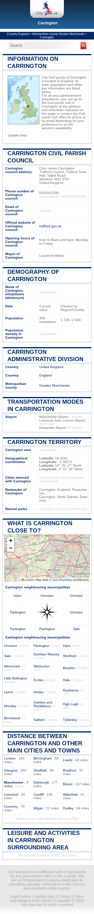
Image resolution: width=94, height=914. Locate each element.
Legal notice (20, 896)
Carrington (48, 23)
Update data (17, 135)
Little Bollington (15, 678)
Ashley (39, 692)
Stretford (69, 656)
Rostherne (71, 690)
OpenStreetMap (62, 580)
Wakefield (70, 794)
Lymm (8, 692)
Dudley (68, 808)
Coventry (11, 806)
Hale (66, 680)
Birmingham (43, 758)
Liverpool (11, 794)
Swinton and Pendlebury (43, 704)
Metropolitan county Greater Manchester (58, 34)
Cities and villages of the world (47, 898)
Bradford (69, 770)
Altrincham (12, 666)
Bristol (67, 784)
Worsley (10, 706)
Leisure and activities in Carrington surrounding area (43, 840)
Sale (76, 629)
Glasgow (10, 770)
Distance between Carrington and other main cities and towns (44, 743)
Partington (18, 612)
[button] (10, 540)
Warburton (41, 666)
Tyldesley (70, 720)
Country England (18, 34)
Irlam (17, 596)
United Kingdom (51, 367)
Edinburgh (41, 782)
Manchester (13, 782)
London (10, 758)
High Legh (71, 704)
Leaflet (29, 580)
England (45, 375)
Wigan (38, 808)
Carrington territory (44, 442)
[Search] (83, 45)
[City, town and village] (47, 9)
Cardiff (39, 794)
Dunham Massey (46, 654)
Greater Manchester (54, 385)
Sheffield (40, 770)
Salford (39, 720)
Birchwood (12, 718)
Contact (64, 896)
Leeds (67, 760)
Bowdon (69, 668)
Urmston (47, 596)
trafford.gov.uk (50, 226)
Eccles (38, 680)
